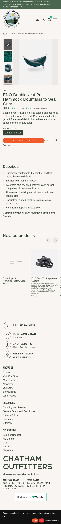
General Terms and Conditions (19, 411)
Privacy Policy (10, 415)
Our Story (8, 388)
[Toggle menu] (55, 19)
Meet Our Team (11, 380)
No (42, 520)
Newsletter (8, 384)
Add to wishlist (9, 145)
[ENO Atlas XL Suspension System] (44, 262)
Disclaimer (8, 419)
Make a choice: (10, 128)
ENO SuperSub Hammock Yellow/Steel (14, 279)
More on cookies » (51, 520)
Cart (5, 442)
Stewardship (9, 392)
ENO (5, 90)
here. (21, 7)
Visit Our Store (10, 376)
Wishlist (7, 446)
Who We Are (9, 395)
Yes (35, 520)
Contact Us (9, 372)
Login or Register (12, 435)
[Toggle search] (43, 19)
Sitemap (7, 423)
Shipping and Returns (14, 407)
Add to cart (23, 140)
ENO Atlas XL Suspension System (44, 279)
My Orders (8, 439)
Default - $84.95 (13, 132)
